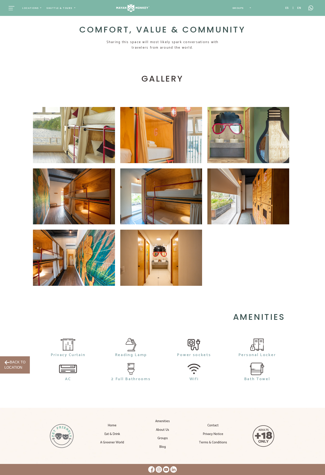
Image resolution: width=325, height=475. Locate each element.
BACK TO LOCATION (14, 364)
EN (299, 8)
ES (287, 8)
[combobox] (31, 8)
